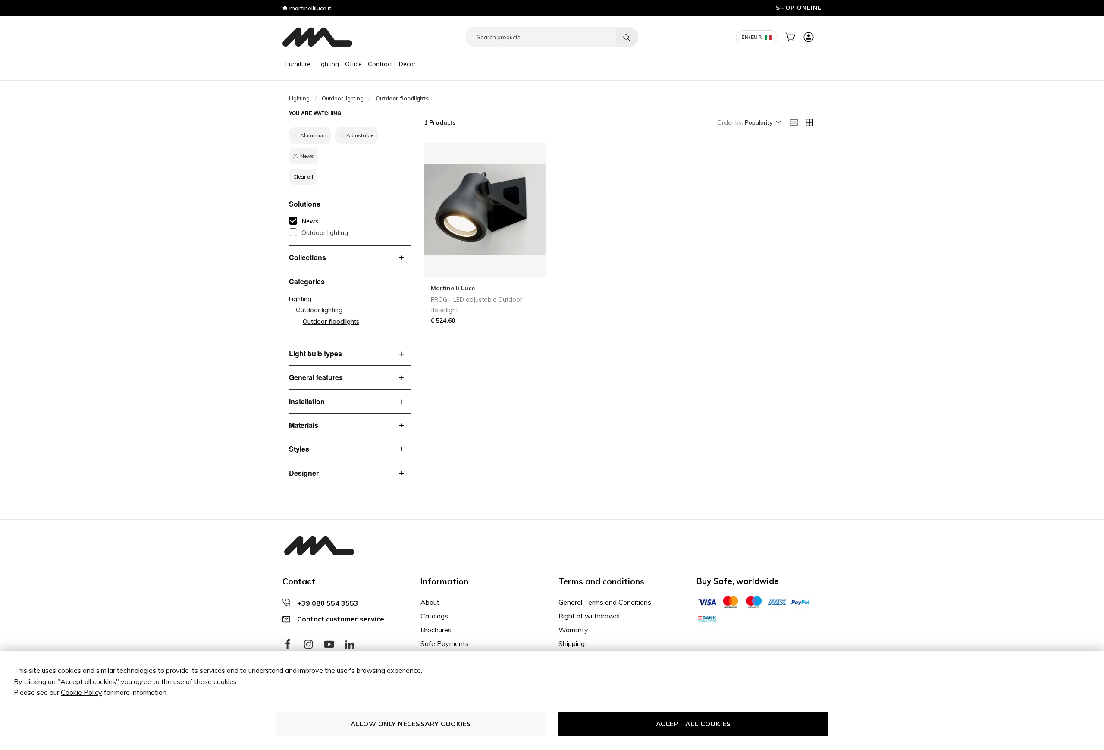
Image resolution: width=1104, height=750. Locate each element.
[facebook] (287, 644)
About (429, 602)
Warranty (573, 629)
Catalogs (434, 615)
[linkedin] (350, 644)
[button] (762, 123)
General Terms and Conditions (604, 602)
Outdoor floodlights (331, 322)
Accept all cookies (693, 724)
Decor (407, 64)
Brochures (436, 629)
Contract (380, 64)
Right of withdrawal (589, 615)
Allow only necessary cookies (411, 724)
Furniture (297, 64)
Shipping (571, 643)
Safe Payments (444, 643)
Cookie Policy (81, 692)
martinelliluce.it (309, 8)
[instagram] (308, 644)
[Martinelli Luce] (317, 37)
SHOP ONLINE (799, 7)
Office (353, 64)
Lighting (328, 64)
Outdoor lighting (343, 98)
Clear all (303, 176)
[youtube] (329, 644)
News (309, 221)
